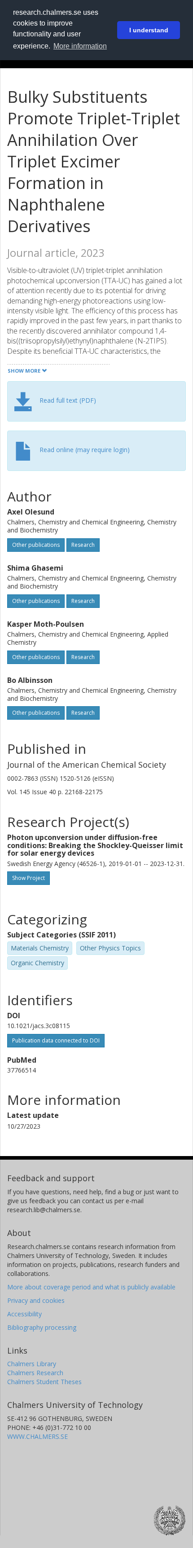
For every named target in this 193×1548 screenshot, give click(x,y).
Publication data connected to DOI (56, 1040)
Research (83, 545)
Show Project (28, 878)
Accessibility (24, 1314)
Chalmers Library (31, 1363)
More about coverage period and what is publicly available (91, 1287)
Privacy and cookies (36, 1300)
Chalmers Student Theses (44, 1381)
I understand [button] (148, 30)
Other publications (36, 545)
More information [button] (80, 46)
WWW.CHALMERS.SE (37, 1436)
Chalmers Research (35, 1372)
